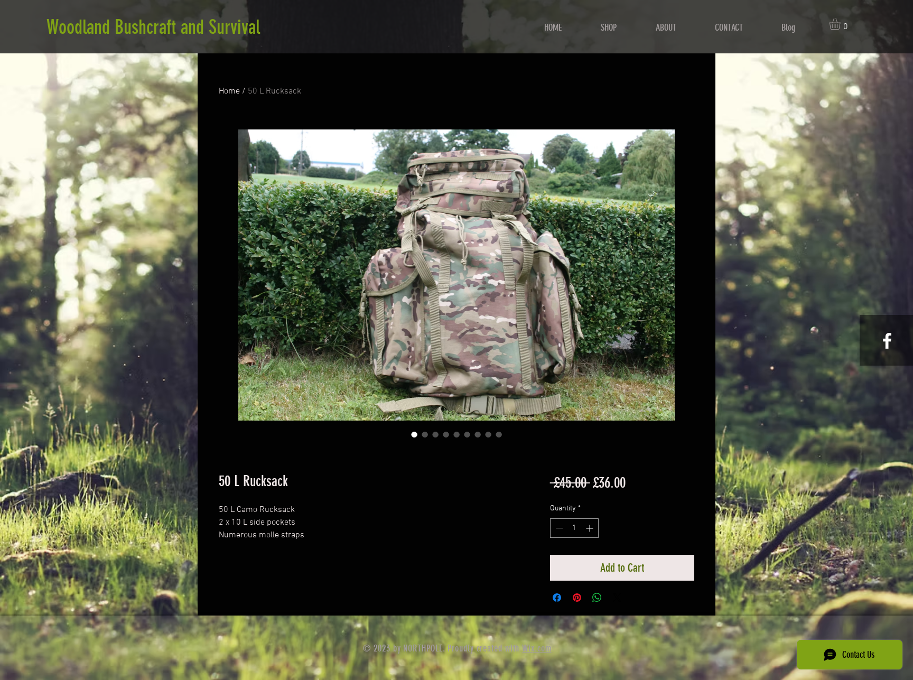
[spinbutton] (574, 528)
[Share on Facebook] (557, 597)
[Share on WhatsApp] (597, 597)
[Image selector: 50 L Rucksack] (414, 434)
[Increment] (590, 528)
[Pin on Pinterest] (577, 597)
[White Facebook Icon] (887, 340)
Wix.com (536, 648)
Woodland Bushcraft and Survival (153, 27)
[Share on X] (617, 597)
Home (229, 91)
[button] (841, 24)
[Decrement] (558, 528)
